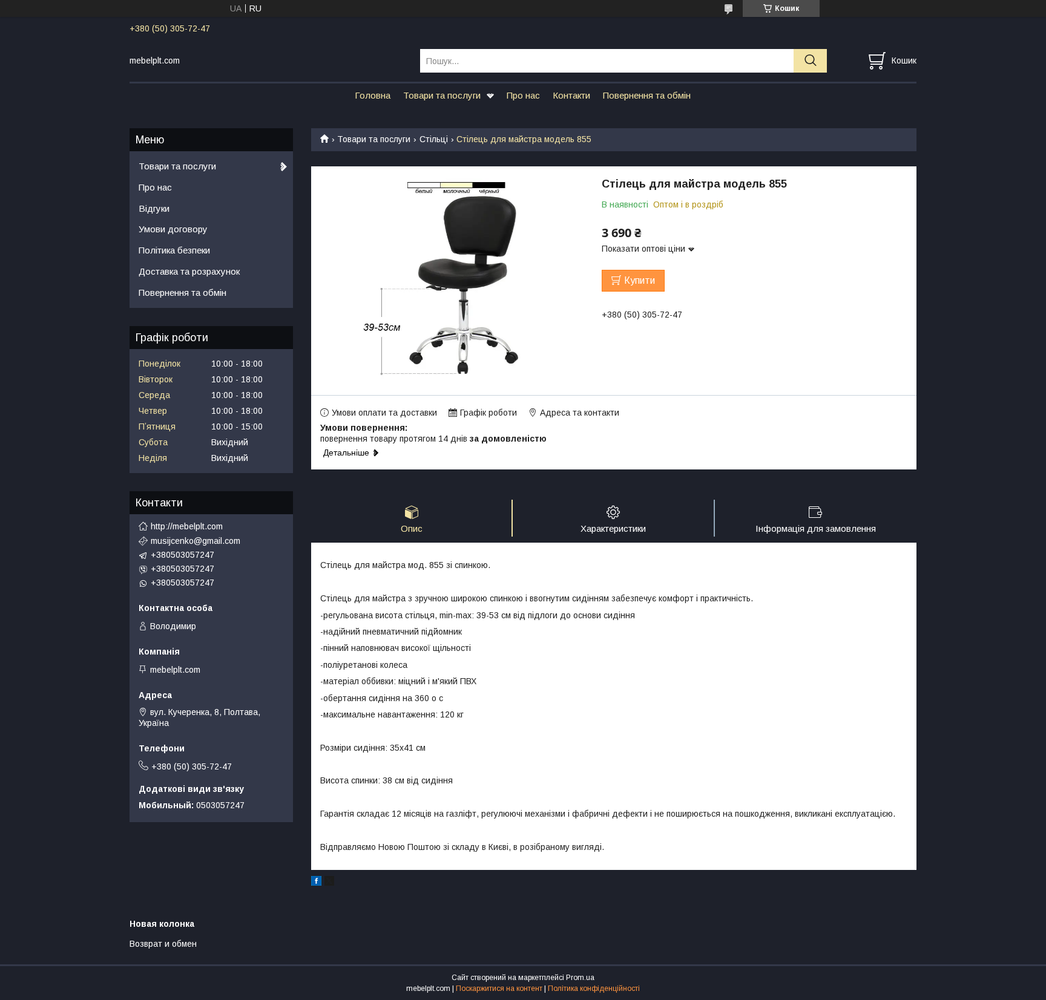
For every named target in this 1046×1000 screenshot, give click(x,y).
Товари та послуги (442, 95)
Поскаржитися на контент (499, 988)
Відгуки (154, 208)
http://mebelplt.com (187, 526)
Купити (639, 280)
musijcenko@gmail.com (195, 541)
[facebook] (316, 882)
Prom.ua (580, 977)
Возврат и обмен (163, 944)
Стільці (433, 139)
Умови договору (173, 229)
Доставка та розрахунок (189, 271)
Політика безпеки (174, 250)
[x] (329, 882)
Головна (372, 95)
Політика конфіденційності (594, 988)
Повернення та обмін (647, 95)
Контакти (571, 95)
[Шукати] (810, 61)
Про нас (523, 95)
